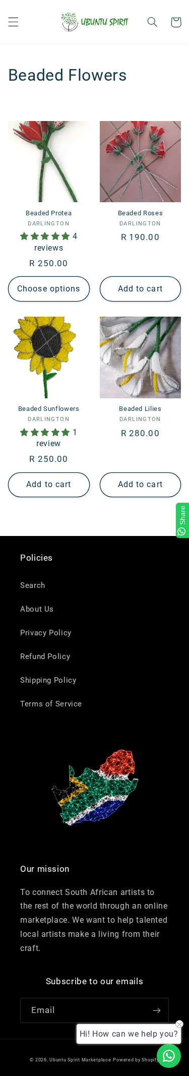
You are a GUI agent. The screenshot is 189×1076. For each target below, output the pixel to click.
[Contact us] (169, 1056)
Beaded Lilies (140, 408)
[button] (13, 22)
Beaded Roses (140, 213)
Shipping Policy (48, 680)
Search (32, 585)
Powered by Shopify (136, 1059)
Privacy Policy (46, 632)
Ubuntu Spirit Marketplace (80, 1059)
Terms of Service (51, 703)
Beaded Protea (49, 213)
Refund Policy (45, 656)
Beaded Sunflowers (49, 408)
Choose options (48, 288)
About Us (37, 609)
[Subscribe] (156, 1010)
